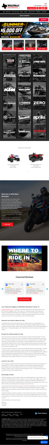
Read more (15, 293)
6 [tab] (28, 36)
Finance (25, 11)
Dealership (44, 11)
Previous (5, 31)
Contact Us (11, 415)
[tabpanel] (24, 30)
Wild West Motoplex (6, 309)
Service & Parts (31, 11)
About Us (3, 414)
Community (38, 11)
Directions (9, 414)
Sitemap (17, 415)
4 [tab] (24, 36)
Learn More (7, 224)
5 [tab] (26, 36)
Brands (21, 11)
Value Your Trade (15, 11)
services (20, 386)
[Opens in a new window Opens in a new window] (37, 8)
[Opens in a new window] (46, 8)
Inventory (8, 11)
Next (46, 30)
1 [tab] (21, 171)
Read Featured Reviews (24, 299)
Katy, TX (12, 309)
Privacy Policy (15, 414)
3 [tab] (22, 36)
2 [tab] (20, 36)
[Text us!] (44, 442)
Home (4, 11)
